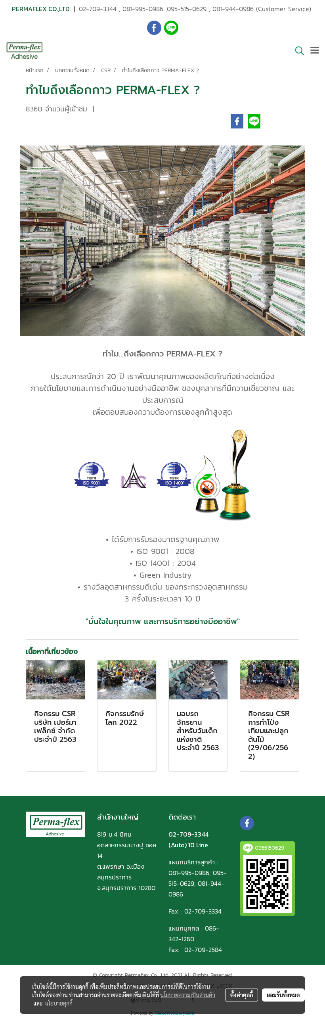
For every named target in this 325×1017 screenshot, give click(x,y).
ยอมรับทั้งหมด (283, 994)
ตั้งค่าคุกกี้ (241, 994)
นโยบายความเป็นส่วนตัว (187, 994)
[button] (297, 50)
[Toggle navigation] (314, 50)
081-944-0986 (233, 8)
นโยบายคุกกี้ (59, 1003)
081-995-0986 (142, 8)
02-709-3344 (98, 8)
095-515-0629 (186, 8)
